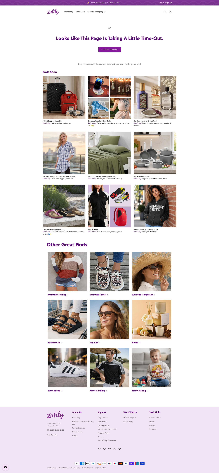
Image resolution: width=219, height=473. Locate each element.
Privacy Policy (77, 432)
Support (102, 412)
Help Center (102, 418)
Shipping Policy (103, 433)
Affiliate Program (129, 418)
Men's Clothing (97, 390)
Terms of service (87, 467)
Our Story (76, 418)
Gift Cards (152, 429)
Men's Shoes (54, 390)
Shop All (152, 425)
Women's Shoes (98, 294)
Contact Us (102, 421)
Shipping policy (100, 467)
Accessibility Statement (107, 441)
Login (161, 3)
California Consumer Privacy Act (83, 423)
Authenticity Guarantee (107, 429)
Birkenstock (54, 342)
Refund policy (63, 467)
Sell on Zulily (128, 421)
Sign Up (168, 3)
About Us (77, 412)
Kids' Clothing (139, 390)
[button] (96, 11)
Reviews (152, 421)
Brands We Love (155, 418)
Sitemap (75, 436)
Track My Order (104, 425)
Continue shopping (109, 49)
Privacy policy (75, 467)
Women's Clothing (57, 294)
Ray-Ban (94, 342)
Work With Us (130, 412)
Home (135, 342)
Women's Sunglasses (142, 294)
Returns (101, 437)
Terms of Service (78, 428)
